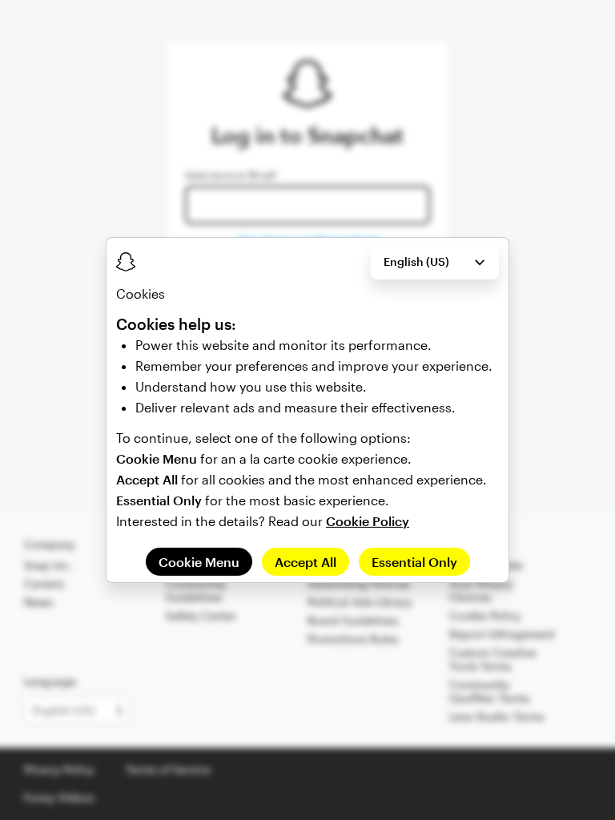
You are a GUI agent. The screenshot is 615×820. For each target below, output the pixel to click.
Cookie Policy (367, 521)
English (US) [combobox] (416, 261)
